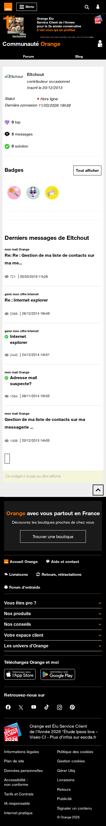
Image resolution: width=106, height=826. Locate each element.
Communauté (31, 43)
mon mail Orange (17, 249)
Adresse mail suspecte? (23, 380)
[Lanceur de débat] (52, 193)
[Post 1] (14, 193)
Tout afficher (87, 170)
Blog (79, 56)
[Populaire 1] (33, 193)
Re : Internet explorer (26, 300)
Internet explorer (18, 339)
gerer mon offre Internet (22, 294)
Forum (28, 56)
